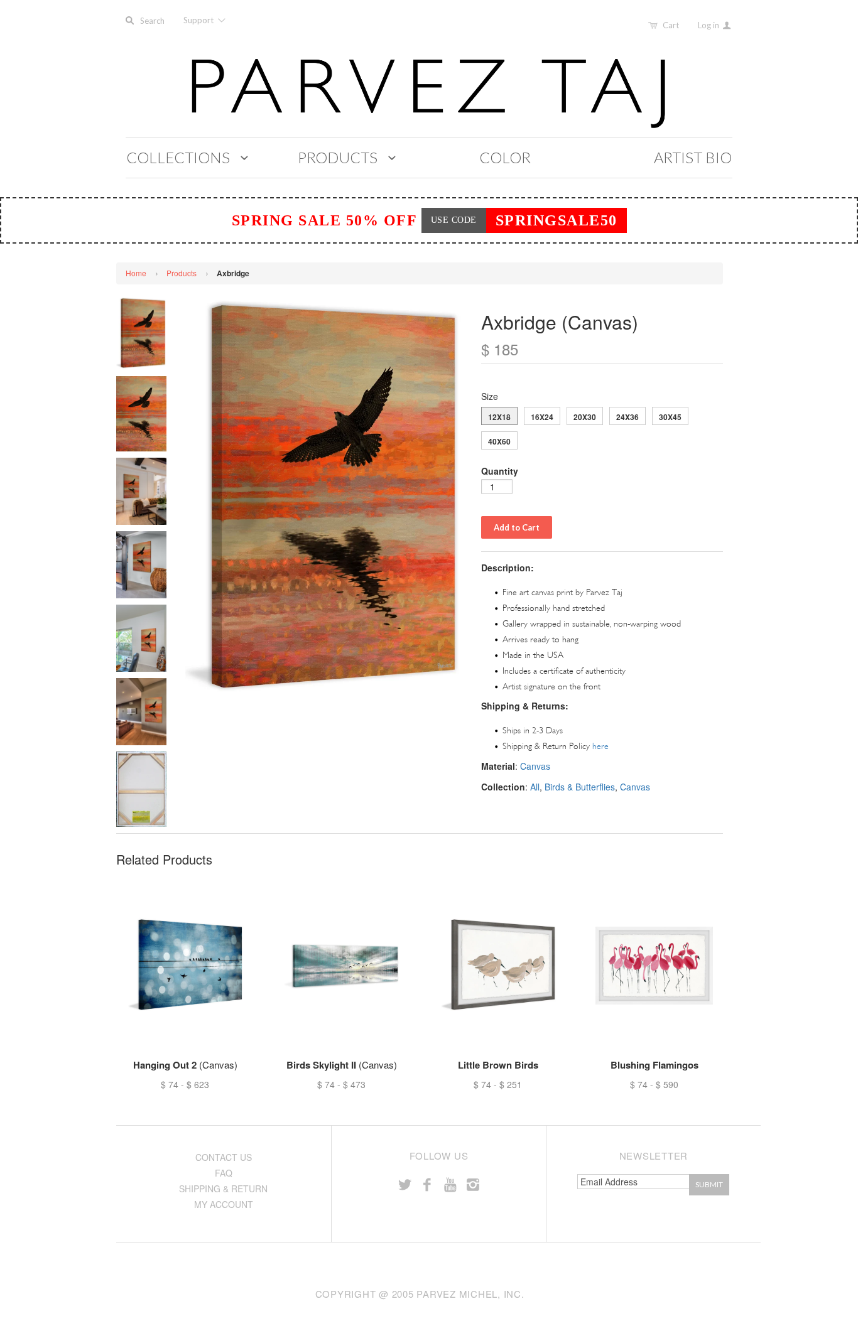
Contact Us (223, 1157)
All (535, 786)
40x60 (499, 441)
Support (199, 20)
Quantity (499, 471)
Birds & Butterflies (580, 786)
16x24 (542, 417)
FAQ (223, 1173)
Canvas (535, 766)
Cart (671, 25)
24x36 (627, 417)
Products (181, 272)
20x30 (584, 417)
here (600, 746)
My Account (223, 1204)
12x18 (499, 417)
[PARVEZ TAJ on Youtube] (450, 1183)
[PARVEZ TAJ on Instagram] (473, 1183)
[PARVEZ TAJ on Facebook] (427, 1183)
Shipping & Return (223, 1188)
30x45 (670, 417)
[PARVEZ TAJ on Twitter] (404, 1183)
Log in (709, 25)
